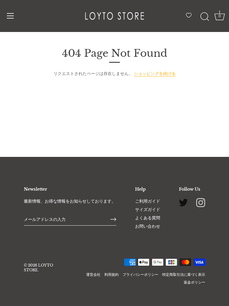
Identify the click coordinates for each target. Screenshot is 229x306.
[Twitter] (183, 202)
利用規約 (111, 274)
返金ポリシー (194, 282)
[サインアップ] (113, 219)
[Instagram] (200, 202)
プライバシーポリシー (140, 274)
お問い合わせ (147, 226)
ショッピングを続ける (155, 73)
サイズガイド (147, 209)
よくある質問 (147, 218)
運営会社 (93, 274)
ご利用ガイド (147, 201)
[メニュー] (10, 15)
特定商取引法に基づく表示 (183, 274)
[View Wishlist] (190, 18)
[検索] (204, 16)
